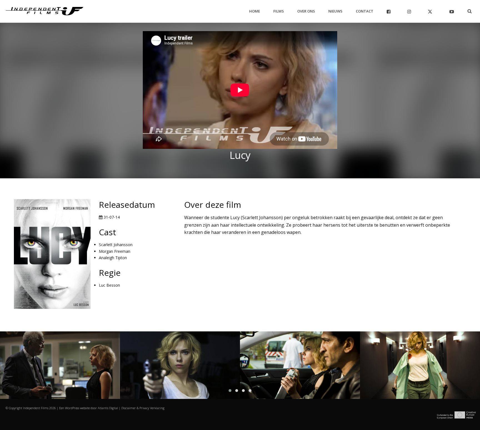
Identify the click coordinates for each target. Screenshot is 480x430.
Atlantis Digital (108, 408)
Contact (364, 11)
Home (254, 11)
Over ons (306, 11)
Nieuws (335, 11)
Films (278, 11)
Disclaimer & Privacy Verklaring (142, 408)
